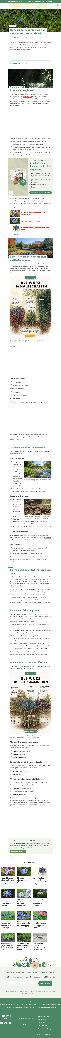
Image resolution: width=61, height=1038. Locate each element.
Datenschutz (42, 1026)
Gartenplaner (42, 1019)
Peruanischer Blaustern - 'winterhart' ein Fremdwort (39, 946)
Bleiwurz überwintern (42, 648)
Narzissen (16, 771)
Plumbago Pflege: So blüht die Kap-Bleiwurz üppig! (24, 923)
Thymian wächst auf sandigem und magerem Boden (23, 946)
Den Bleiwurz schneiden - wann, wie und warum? (6, 903)
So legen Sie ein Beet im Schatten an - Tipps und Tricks (39, 924)
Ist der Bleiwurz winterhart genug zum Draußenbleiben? (7, 881)
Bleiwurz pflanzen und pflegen (31, 221)
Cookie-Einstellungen (45, 1029)
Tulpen (15, 774)
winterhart (26, 540)
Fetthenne (16, 754)
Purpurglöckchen (18, 788)
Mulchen (28, 646)
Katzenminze (17, 757)
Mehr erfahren (51, 1007)
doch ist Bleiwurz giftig (39, 654)
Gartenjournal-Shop (45, 1016)
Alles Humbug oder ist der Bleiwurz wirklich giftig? (39, 881)
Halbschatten (27, 96)
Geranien (16, 794)
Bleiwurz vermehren (43, 602)
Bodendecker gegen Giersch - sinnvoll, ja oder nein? (7, 946)
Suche (25, 1024)
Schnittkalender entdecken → (18, 851)
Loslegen (49, 1)
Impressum (41, 1022)
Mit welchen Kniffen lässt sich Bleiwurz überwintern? (23, 903)
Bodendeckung (40, 579)
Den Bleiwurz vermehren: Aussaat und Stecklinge (6, 924)
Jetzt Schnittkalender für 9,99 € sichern (40, 192)
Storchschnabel (18, 751)
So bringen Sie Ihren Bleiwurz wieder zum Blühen (39, 903)
